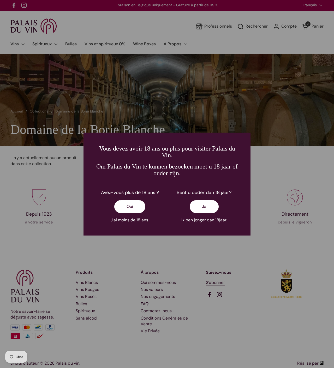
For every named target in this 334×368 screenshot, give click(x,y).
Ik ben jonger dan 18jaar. (204, 220)
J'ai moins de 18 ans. (130, 220)
